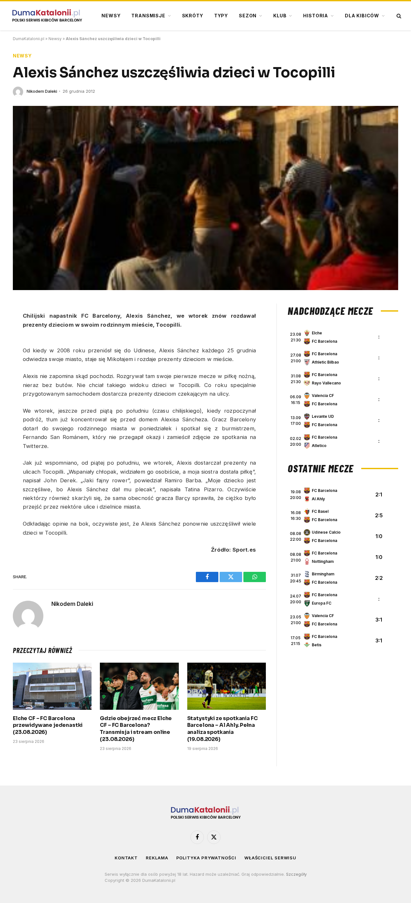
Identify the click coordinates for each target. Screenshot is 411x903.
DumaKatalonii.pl (28, 38)
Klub (279, 15)
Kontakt (126, 857)
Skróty (192, 15)
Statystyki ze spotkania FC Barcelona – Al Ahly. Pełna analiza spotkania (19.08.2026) (222, 729)
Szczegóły (296, 874)
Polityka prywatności (206, 857)
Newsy (110, 15)
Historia (315, 15)
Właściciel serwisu (270, 857)
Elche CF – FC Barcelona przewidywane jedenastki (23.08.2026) (48, 725)
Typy (221, 15)
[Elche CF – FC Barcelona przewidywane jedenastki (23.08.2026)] (52, 686)
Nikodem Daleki (42, 91)
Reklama (157, 857)
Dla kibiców (362, 15)
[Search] (398, 16)
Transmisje (148, 15)
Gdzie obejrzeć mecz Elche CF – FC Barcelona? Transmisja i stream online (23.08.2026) (136, 729)
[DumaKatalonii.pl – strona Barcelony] (47, 15)
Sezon (248, 15)
